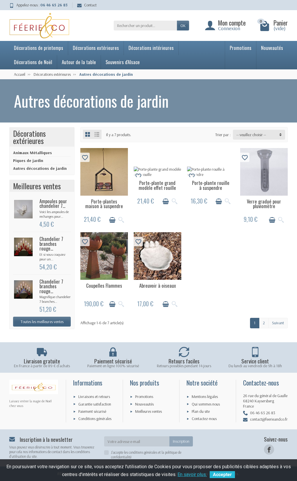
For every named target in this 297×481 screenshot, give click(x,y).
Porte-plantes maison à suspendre (104, 204)
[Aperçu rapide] (121, 220)
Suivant (278, 322)
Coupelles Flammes (104, 285)
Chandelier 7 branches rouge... (51, 243)
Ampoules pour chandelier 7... (53, 203)
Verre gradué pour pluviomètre (264, 204)
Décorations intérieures (151, 47)
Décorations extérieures (96, 47)
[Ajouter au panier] (112, 220)
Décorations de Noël (33, 62)
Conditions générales (94, 418)
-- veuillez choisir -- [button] (251, 134)
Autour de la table (79, 62)
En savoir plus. (192, 474)
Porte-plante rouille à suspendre (210, 185)
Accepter (222, 474)
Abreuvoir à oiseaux (157, 285)
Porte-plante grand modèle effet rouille (157, 185)
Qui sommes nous (206, 404)
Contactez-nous (204, 418)
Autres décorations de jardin (40, 168)
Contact (90, 5)
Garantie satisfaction (94, 404)
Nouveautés (272, 47)
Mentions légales (205, 396)
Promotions (240, 47)
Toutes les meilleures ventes (42, 321)
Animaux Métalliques (32, 152)
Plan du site (201, 411)
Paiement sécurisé (92, 411)
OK (183, 25)
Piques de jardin (28, 160)
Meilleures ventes (148, 411)
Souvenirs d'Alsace (123, 62)
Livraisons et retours (94, 396)
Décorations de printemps (38, 47)
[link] (269, 449)
